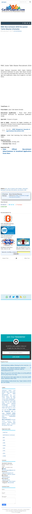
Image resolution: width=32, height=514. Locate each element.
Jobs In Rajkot (19, 188)
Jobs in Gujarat (11, 188)
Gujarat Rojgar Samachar (7, 406)
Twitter (17, 195)
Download (11, 399)
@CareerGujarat (6, 477)
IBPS (4, 437)
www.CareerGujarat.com (7, 473)
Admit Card (12, 390)
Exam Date (4, 402)
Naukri (13, 415)
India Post (5, 432)
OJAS (4, 448)
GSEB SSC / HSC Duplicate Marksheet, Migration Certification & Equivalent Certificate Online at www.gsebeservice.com (13, 369)
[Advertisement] (16, 48)
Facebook (22, 195)
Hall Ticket (7, 408)
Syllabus (8, 423)
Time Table (9, 425)
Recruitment (21, 190)
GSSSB (3, 403)
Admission (4, 390)
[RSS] (21, 297)
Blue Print (12, 394)
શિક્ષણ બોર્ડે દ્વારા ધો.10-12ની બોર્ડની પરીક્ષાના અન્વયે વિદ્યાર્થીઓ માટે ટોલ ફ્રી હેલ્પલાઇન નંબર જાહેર (15, 373)
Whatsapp (4, 206)
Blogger (18, 512)
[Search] (30, 1)
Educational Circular (8, 400)
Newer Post (5, 258)
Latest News (4, 415)
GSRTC (4, 445)
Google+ (27, 195)
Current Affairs (5, 399)
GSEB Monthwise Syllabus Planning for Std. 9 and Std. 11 (15, 365)
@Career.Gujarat (6, 480)
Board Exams (5, 396)
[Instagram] (18, 297)
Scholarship (4, 422)
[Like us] (23, 23)
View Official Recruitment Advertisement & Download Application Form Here (17, 151)
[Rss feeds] (29, 23)
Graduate (13, 405)
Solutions (10, 422)
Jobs (6, 188)
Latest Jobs (25, 188)
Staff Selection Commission (9, 435)
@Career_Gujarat (11, 474)
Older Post (27, 258)
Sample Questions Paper (8, 421)
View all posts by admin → (15, 197)
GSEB (14, 402)
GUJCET (8, 403)
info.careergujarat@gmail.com (8, 469)
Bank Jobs (5, 393)
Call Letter (12, 396)
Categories (6, 23)
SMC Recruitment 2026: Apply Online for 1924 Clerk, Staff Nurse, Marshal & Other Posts (15, 377)
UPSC (4, 450)
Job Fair (6, 409)
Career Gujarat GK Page (8, 397)
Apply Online (12, 392)
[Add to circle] (25, 23)
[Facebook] (10, 297)
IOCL (11, 407)
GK (8, 402)
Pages (4, 2)
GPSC (11, 402)
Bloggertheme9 (22, 510)
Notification (12, 416)
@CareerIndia (11, 482)
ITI (13, 408)
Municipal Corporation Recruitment (9, 190)
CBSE (4, 443)
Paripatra (4, 417)
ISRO (4, 440)
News (3, 416)
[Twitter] (14, 297)
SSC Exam (13, 419)
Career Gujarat (12, 481)
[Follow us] (27, 23)
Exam (14, 400)
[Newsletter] (25, 297)
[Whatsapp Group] (7, 297)
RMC (25, 190)
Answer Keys (5, 392)
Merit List (10, 415)
